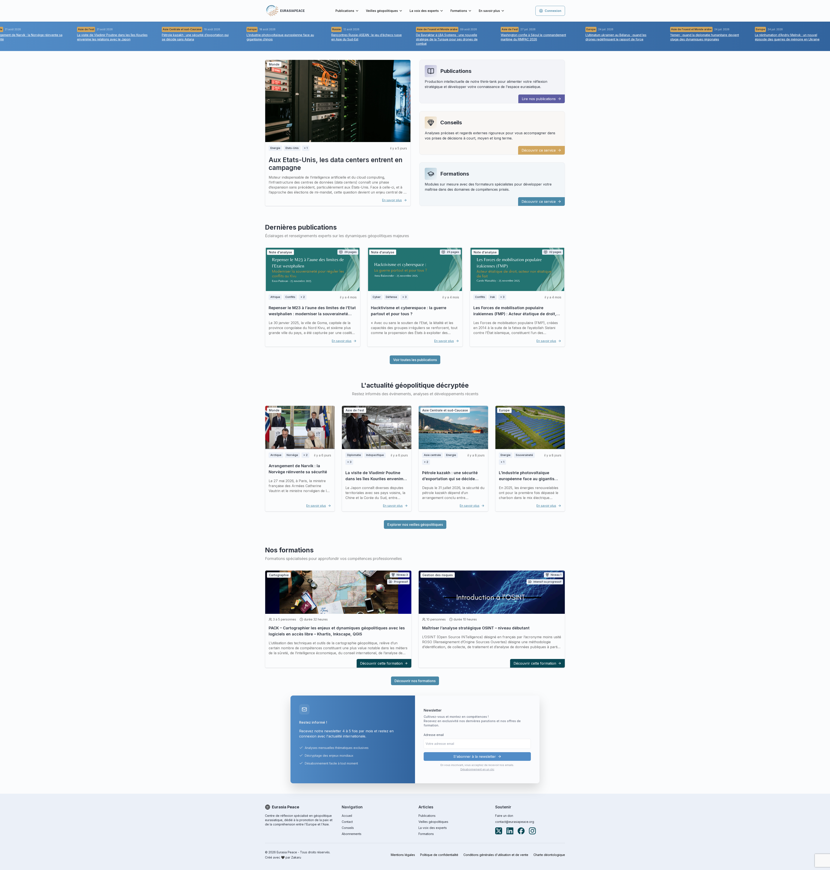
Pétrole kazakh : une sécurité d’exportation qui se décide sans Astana (170, 37)
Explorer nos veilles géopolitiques (415, 524)
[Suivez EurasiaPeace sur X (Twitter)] (498, 830)
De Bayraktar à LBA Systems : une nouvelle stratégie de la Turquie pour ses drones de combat (422, 39)
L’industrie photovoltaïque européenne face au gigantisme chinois (256, 37)
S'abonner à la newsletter (474, 756)
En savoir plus (489, 11)
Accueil (347, 815)
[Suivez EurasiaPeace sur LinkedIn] (509, 830)
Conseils (451, 122)
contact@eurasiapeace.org (514, 822)
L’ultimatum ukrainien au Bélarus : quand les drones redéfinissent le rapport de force (591, 37)
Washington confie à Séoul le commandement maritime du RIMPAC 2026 (509, 37)
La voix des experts (424, 11)
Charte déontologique (549, 855)
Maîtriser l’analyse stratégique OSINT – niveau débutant (476, 628)
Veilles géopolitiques (382, 11)
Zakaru (296, 857)
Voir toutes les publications (415, 360)
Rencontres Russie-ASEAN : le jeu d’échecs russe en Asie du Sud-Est (342, 37)
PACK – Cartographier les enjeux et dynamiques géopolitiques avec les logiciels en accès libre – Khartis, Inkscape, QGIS (337, 631)
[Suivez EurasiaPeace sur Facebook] (521, 830)
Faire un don (504, 815)
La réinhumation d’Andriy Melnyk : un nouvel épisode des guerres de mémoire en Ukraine (763, 37)
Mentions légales (403, 855)
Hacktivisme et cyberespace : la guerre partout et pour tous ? (408, 310)
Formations (458, 11)
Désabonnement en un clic (477, 769)
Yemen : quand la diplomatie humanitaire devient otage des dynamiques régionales (680, 37)
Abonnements (351, 834)
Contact (347, 822)
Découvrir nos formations (415, 681)
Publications (344, 11)
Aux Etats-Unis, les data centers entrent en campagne (335, 163)
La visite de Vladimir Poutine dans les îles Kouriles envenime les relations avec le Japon (88, 37)
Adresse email (434, 735)
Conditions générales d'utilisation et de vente (495, 855)
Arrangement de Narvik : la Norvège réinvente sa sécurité (298, 469)
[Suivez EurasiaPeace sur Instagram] (532, 830)
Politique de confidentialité (439, 855)
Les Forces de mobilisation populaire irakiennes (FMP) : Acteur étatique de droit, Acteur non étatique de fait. (514, 313)
